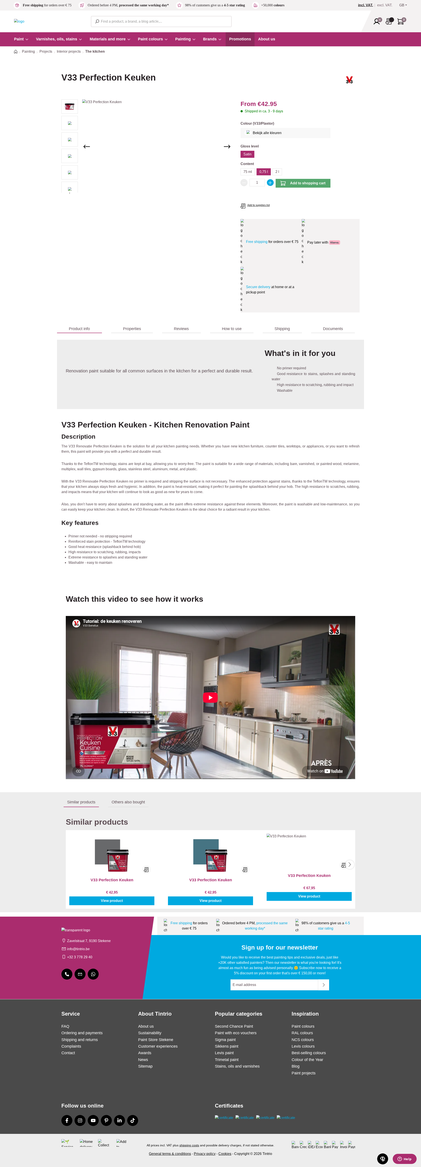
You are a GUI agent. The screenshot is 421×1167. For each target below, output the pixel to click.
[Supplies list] (389, 21)
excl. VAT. (384, 5)
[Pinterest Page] (106, 1120)
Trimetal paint (227, 1059)
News (143, 1059)
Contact (68, 1053)
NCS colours (303, 1040)
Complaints (71, 1046)
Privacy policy (205, 1154)
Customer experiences (158, 1046)
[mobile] (66, 974)
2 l (277, 172)
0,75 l (263, 172)
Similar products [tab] (81, 802)
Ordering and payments (82, 1033)
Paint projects (304, 1073)
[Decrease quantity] (244, 182)
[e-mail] (80, 974)
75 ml (247, 172)
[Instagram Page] (80, 1120)
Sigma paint (225, 1040)
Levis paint (224, 1053)
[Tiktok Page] (132, 1120)
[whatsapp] (93, 974)
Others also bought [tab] (128, 802)
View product (112, 901)
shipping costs (189, 1145)
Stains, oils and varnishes (237, 1066)
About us (146, 1026)
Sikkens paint (226, 1046)
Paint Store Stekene (155, 1040)
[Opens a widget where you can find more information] (404, 1159)
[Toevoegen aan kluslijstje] (146, 869)
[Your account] (378, 21)
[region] (146, 146)
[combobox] (161, 21)
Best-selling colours (309, 1053)
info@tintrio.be (78, 949)
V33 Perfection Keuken (112, 880)
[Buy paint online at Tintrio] (19, 21)
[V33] (349, 81)
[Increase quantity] (270, 182)
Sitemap (145, 1066)
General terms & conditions (170, 1154)
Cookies (224, 1154)
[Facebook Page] (66, 1120)
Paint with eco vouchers (236, 1033)
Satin (247, 154)
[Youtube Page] (93, 1120)
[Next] (227, 146)
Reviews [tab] (181, 329)
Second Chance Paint (234, 1026)
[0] (367, 5)
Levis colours (303, 1046)
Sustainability (149, 1033)
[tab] (79, 329)
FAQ (65, 1026)
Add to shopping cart (307, 183)
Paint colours (303, 1026)
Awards (144, 1053)
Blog (296, 1066)
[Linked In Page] (119, 1120)
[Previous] (86, 146)
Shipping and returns (79, 1040)
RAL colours (302, 1033)
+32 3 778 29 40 (79, 957)
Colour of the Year (307, 1059)
